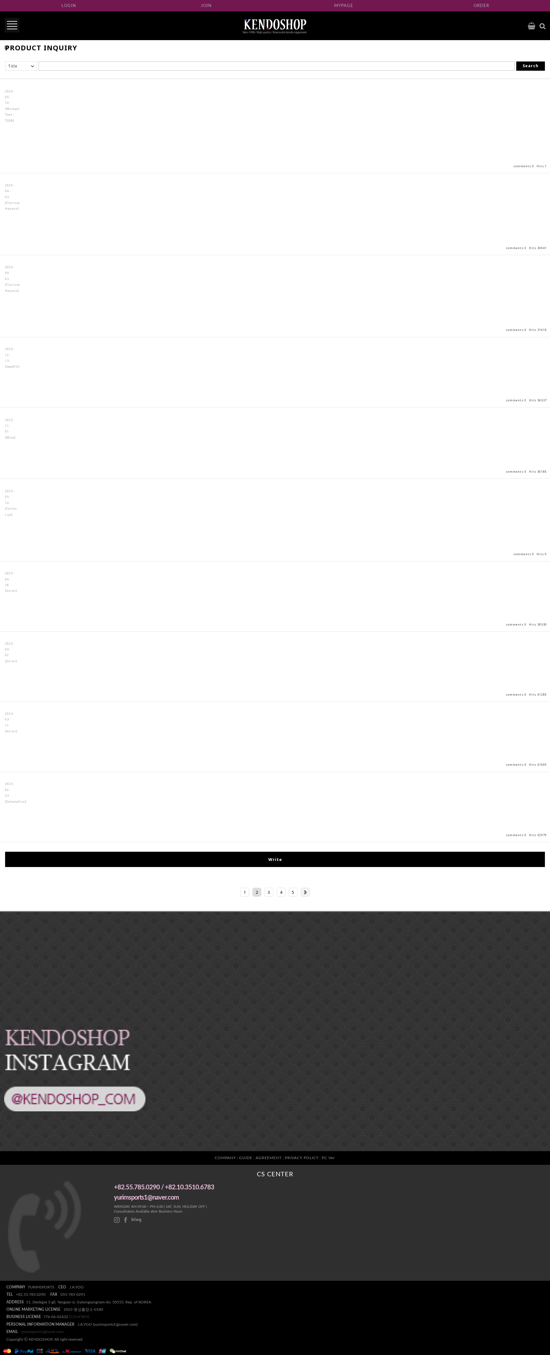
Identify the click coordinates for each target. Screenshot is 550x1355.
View (275, 214)
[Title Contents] (21, 66)
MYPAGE (343, 6)
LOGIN (68, 6)
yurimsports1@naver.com (42, 1332)
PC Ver (328, 1158)
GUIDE (245, 1158)
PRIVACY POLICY (302, 1158)
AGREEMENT (269, 1158)
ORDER (481, 6)
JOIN (206, 6)
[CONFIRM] (79, 1317)
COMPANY (225, 1158)
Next (305, 892)
